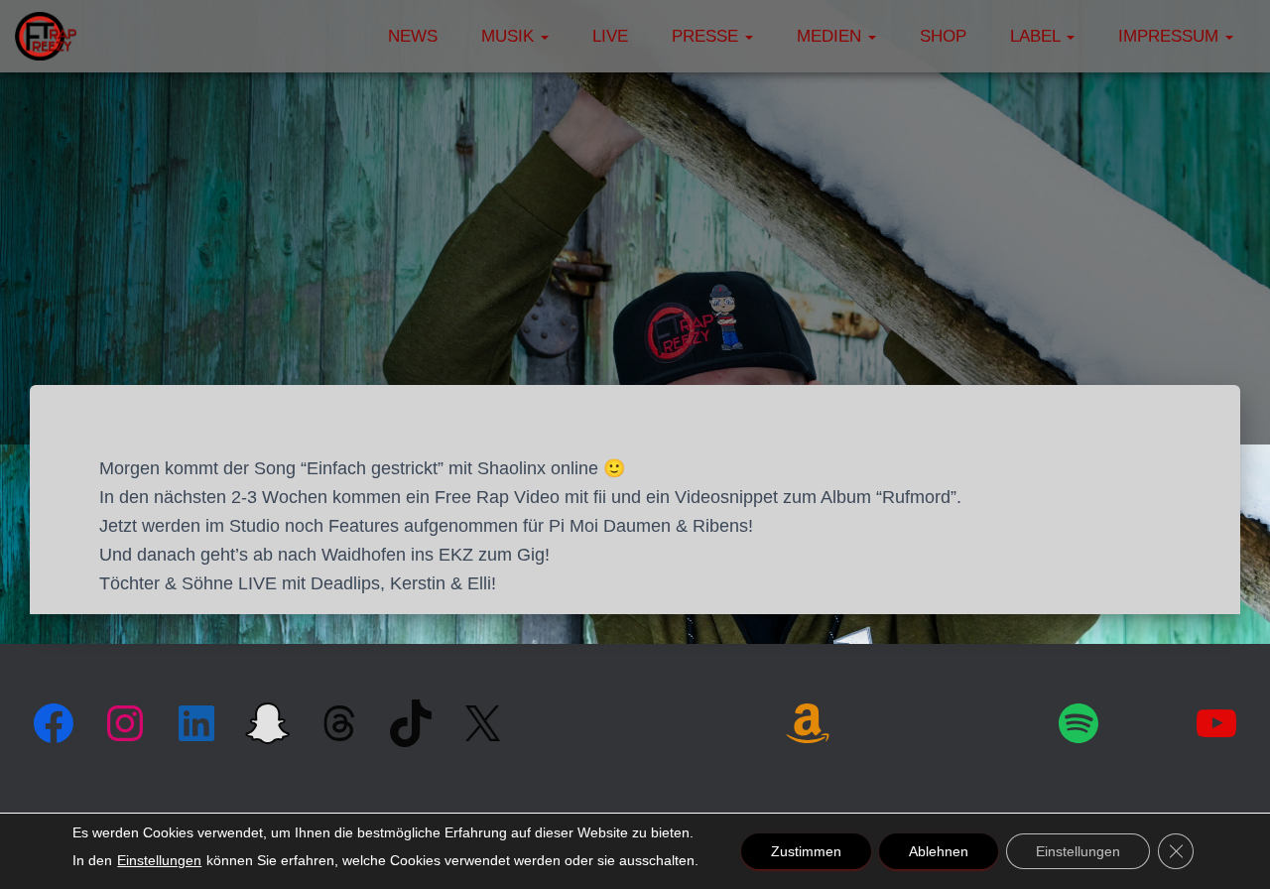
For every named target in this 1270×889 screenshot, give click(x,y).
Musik (510, 36)
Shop (943, 36)
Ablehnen (938, 851)
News (413, 36)
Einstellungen (159, 860)
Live (610, 36)
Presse (707, 36)
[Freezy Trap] (45, 37)
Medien (831, 36)
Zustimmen (806, 851)
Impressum (1170, 36)
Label (1037, 36)
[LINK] (876, 721)
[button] (544, 36)
